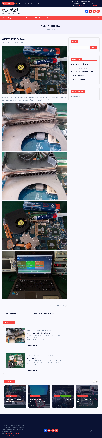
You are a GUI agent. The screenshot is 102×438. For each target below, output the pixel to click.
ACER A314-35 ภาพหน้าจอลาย (79, 64)
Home (5, 18)
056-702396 (84, 5)
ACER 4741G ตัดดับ (53, 29)
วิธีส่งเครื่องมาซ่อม (40, 18)
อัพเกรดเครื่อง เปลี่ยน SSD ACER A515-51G (83, 72)
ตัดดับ (64, 305)
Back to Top (95, 430)
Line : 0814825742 (92, 5)
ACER (58, 305)
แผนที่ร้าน (57, 18)
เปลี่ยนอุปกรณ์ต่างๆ (11, 396)
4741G (51, 305)
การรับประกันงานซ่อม (18, 18)
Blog (9, 18)
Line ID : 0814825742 (8, 435)
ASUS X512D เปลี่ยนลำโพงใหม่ (79, 68)
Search (74, 41)
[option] (15, 396)
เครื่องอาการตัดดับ (6, 42)
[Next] (96, 381)
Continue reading (32, 345)
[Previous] (94, 381)
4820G (28, 355)
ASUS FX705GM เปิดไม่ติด (78, 75)
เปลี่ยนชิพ (33, 396)
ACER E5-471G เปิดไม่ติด (78, 79)
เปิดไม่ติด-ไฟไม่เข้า (42, 396)
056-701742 (77, 5)
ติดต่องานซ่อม (30, 18)
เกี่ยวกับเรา (50, 18)
